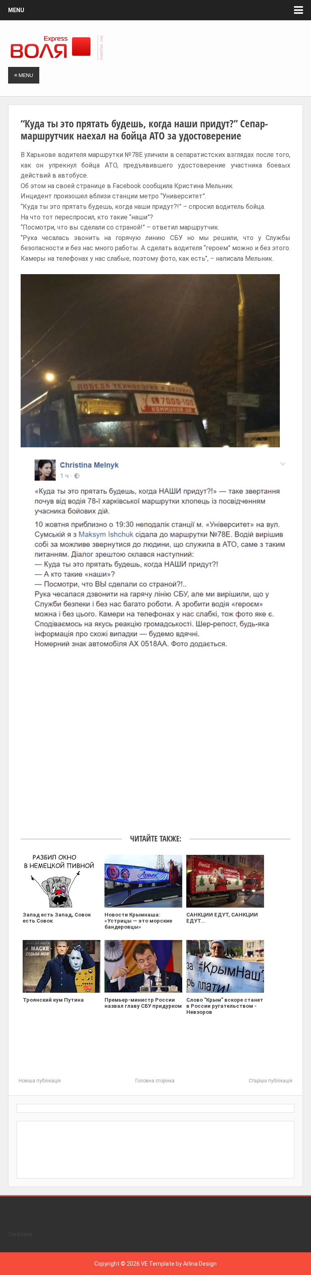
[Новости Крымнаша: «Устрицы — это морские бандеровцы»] (143, 881)
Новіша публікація (40, 1081)
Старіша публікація (270, 1081)
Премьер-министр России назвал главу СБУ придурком (143, 1003)
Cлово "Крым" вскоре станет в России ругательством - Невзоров (224, 1006)
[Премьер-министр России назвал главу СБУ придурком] (143, 966)
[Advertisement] (155, 738)
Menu (16, 10)
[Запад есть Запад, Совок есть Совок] (61, 881)
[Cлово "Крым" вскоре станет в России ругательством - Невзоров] (225, 966)
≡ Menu (23, 75)
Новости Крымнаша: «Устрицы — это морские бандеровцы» (138, 921)
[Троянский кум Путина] (61, 966)
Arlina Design (200, 1263)
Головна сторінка (155, 1081)
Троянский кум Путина (53, 1000)
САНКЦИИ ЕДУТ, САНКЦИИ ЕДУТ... (222, 918)
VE (144, 1263)
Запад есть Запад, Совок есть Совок (57, 918)
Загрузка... (22, 1234)
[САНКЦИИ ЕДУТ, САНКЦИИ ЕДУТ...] (225, 881)
